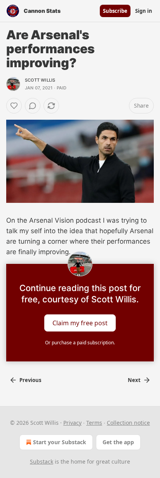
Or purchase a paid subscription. (80, 342)
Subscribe (115, 10)
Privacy (72, 422)
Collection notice (128, 422)
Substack (41, 461)
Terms (94, 422)
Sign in (143, 10)
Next (134, 380)
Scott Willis (40, 80)
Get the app (118, 442)
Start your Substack (59, 442)
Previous (30, 380)
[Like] (14, 105)
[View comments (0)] (32, 105)
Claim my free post (80, 322)
